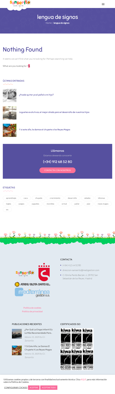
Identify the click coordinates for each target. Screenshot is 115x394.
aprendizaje (11, 198)
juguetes (35, 204)
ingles (8, 204)
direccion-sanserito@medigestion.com (81, 270)
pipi (88, 204)
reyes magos (103, 204)
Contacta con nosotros (57, 170)
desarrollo (72, 198)
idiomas (101, 198)
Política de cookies (32, 307)
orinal (64, 204)
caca (26, 198)
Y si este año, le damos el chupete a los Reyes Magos (44, 129)
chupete (38, 198)
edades (87, 198)
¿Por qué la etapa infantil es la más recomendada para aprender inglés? (38, 331)
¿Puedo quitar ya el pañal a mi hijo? (36, 94)
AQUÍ (83, 379)
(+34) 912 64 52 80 (72, 265)
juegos (21, 204)
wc (7, 209)
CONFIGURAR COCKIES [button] (15, 387)
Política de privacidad (32, 311)
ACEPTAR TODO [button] (49, 387)
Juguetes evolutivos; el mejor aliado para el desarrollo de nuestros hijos (54, 112)
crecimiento (55, 198)
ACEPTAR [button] (34, 387)
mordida (50, 204)
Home (49, 22)
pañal (76, 204)
